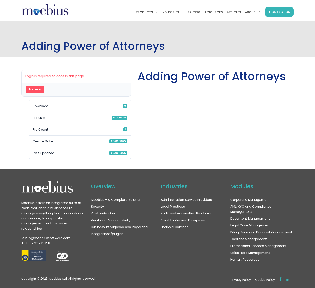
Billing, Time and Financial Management (261, 232)
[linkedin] (287, 279)
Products (144, 12)
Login (36, 89)
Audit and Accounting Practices (186, 213)
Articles (234, 12)
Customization (103, 213)
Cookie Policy (265, 280)
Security (97, 206)
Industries (170, 12)
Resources (213, 12)
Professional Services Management (258, 246)
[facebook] (280, 279)
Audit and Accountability (110, 220)
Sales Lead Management (250, 252)
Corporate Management (250, 199)
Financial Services (174, 227)
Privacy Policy (241, 280)
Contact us (279, 12)
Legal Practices (173, 206)
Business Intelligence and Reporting (119, 227)
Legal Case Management (250, 225)
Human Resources (244, 259)
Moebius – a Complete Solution (116, 199)
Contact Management (248, 239)
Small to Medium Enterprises (183, 220)
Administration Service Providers (186, 199)
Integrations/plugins (107, 234)
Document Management (250, 218)
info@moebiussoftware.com (47, 238)
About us (253, 12)
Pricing (194, 12)
